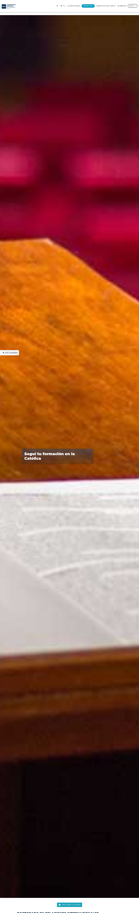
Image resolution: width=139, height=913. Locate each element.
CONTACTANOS (74, 6)
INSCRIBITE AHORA (71, 905)
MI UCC (132, 6)
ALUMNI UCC (122, 6)
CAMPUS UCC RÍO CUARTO (105, 6)
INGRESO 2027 (88, 6)
